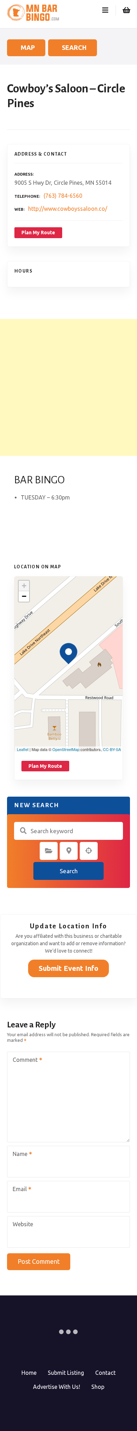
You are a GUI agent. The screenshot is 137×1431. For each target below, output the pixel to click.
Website (23, 1224)
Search (69, 871)
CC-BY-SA (112, 749)
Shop (97, 1387)
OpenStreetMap (65, 749)
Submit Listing (66, 1373)
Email (17, 1190)
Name (18, 1154)
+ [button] (24, 585)
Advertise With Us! (56, 1387)
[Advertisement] (68, 387)
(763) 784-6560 (63, 195)
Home (29, 1373)
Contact (105, 1373)
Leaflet (22, 749)
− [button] (24, 596)
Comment (23, 1060)
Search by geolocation (89, 851)
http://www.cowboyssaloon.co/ (67, 208)
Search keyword (23, 830)
